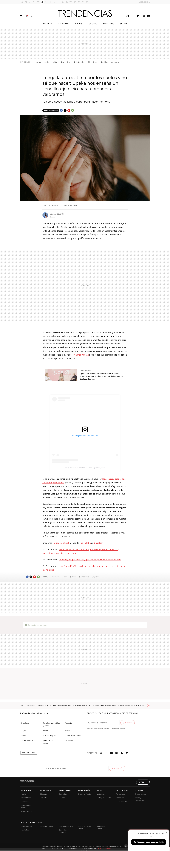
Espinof (62, 798)
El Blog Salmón (140, 794)
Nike (68, 62)
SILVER (123, 23)
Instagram (143, 16)
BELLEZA (47, 23)
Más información (104, 848)
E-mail (72, 110)
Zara (62, 62)
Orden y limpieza (28, 740)
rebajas (46, 62)
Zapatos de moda (73, 735)
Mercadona (115, 62)
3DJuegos (44, 794)
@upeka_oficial (61, 542)
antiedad (69, 740)
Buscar (32, 16)
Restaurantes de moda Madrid (106, 705)
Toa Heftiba (85, 542)
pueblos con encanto (48, 741)
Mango (38, 62)
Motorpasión (101, 794)
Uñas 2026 (137, 705)
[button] (56, 213)
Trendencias (55, 577)
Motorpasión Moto (104, 798)
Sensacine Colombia (63, 831)
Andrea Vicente (81, 354)
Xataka (23, 794)
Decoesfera (120, 798)
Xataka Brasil (25, 830)
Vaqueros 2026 (43, 705)
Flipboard (138, 16)
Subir (141, 782)
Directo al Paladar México (84, 827)
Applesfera (25, 801)
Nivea (95, 62)
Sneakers (25, 723)
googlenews (148, 16)
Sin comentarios (52, 110)
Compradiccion (121, 801)
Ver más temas (28, 753)
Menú (21, 16)
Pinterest (128, 16)
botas (23, 735)
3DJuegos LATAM (46, 826)
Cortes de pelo (49, 735)
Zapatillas (104, 62)
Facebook (133, 16)
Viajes (23, 730)
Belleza (68, 730)
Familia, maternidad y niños (51, 724)
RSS (122, 752)
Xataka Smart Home (26, 806)
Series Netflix (125, 705)
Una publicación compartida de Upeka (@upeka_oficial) (85, 468)
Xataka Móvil (26, 798)
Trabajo (68, 723)
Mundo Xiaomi (26, 811)
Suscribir (127, 723)
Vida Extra (43, 798)
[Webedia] (27, 781)
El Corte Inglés (79, 62)
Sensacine (63, 794)
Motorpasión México (101, 827)
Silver (45, 730)
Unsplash (98, 542)
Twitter (65, 110)
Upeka (65, 577)
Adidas (55, 62)
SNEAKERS (108, 23)
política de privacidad (117, 728)
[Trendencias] (85, 13)
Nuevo (26, 16)
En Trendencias (86, 370)
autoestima (85, 577)
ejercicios (96, 577)
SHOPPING (63, 23)
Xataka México (26, 826)
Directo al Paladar (84, 794)
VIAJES (78, 23)
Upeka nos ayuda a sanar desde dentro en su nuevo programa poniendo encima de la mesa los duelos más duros (101, 376)
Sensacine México (66, 826)
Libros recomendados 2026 (62, 705)
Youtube (111, 752)
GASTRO (92, 23)
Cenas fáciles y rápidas (83, 705)
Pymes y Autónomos (139, 799)
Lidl (89, 62)
